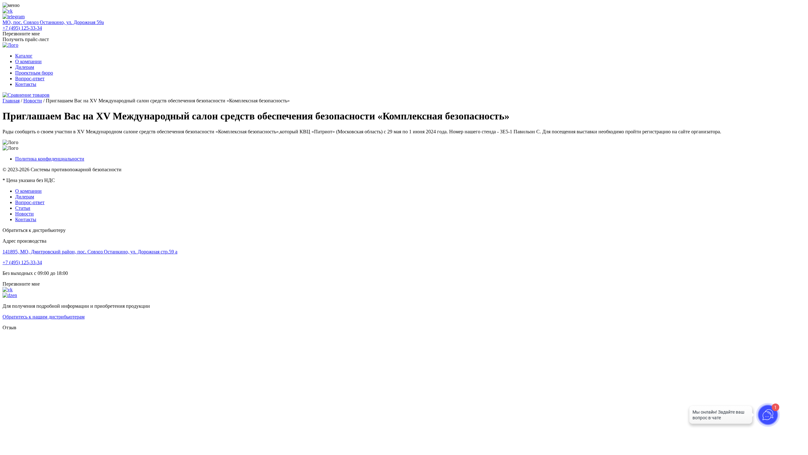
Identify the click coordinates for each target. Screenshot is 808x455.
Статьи (22, 208)
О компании (28, 61)
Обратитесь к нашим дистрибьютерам (44, 316)
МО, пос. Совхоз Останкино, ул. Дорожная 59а (53, 22)
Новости (32, 100)
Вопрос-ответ (30, 78)
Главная (11, 100)
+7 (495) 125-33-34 (22, 28)
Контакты (25, 84)
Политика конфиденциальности (49, 158)
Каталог (24, 55)
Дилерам (24, 67)
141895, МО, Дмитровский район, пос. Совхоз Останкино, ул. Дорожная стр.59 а (90, 251)
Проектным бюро (34, 73)
